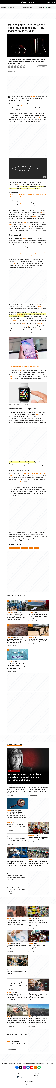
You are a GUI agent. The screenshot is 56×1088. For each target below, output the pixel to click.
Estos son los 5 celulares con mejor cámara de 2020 (24, 366)
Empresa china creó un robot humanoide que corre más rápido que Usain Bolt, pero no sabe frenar (17, 826)
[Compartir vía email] (24, 66)
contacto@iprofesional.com (28, 1084)
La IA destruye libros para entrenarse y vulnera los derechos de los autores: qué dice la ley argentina (16, 616)
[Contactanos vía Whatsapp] (22, 1077)
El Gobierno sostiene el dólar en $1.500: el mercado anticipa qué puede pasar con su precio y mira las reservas (16, 839)
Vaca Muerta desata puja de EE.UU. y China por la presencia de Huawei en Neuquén (16, 641)
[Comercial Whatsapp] (38, 1077)
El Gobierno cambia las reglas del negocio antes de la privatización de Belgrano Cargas (17, 1045)
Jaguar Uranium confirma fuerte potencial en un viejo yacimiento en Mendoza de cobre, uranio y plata (17, 875)
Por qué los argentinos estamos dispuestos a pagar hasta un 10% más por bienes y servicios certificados (17, 1021)
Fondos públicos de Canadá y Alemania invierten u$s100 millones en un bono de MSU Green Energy (37, 1021)
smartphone (35, 334)
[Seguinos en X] (20, 1067)
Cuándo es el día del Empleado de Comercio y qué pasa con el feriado (16, 971)
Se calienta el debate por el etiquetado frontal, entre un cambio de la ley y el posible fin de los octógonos (17, 996)
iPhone (15, 263)
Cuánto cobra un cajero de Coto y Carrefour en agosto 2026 (38, 838)
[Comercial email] (34, 1077)
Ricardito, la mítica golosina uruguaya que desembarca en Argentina (37, 947)
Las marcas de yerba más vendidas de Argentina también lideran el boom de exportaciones (38, 923)
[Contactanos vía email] (18, 1077)
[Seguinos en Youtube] (31, 1067)
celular (31, 548)
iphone (17, 548)
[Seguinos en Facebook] (17, 1067)
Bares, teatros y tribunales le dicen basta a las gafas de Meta (38, 640)
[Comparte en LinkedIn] (18, 66)
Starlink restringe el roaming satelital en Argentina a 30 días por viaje (38, 616)
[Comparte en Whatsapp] (15, 66)
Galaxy (40, 117)
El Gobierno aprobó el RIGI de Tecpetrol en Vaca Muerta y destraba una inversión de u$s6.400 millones (17, 888)
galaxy (36, 548)
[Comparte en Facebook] (9, 66)
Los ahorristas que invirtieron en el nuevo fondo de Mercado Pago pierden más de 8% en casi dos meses (38, 790)
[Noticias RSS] (35, 1067)
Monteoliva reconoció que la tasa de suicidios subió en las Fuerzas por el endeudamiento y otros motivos (17, 1032)
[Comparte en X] (12, 66)
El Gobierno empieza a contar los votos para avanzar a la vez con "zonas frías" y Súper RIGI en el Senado (16, 790)
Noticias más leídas (14, 744)
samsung (12, 548)
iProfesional (11, 22)
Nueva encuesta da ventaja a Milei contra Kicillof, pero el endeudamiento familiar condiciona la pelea (17, 984)
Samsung (32, 96)
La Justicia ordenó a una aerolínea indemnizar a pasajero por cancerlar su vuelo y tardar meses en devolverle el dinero (17, 814)
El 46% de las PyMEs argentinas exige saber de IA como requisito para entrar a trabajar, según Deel (38, 996)
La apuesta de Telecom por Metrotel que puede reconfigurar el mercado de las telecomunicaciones (16, 666)
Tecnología (17, 22)
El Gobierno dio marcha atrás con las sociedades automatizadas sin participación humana (27, 777)
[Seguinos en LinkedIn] (28, 1067)
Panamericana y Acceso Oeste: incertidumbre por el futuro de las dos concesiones (38, 863)
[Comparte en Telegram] (21, 66)
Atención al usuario (20, 1074)
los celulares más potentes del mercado (33, 473)
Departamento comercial (35, 1074)
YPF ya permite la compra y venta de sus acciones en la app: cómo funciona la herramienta (17, 863)
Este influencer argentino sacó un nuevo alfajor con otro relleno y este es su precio (16, 922)
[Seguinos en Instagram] (24, 1067)
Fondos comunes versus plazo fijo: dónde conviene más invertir (16, 947)
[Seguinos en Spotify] (39, 1067)
